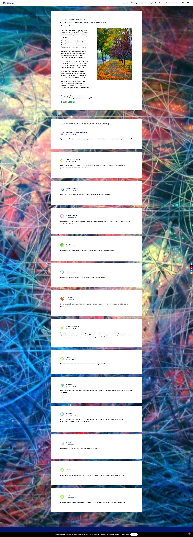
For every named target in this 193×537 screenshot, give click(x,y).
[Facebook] (191, 264)
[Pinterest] (191, 268)
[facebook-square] (183, 2)
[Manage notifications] (189, 533)
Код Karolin (153, 3)
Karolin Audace (84, 98)
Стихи (143, 3)
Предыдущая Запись (59, 115)
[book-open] (188, 2)
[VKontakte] (191, 271)
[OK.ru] (191, 273)
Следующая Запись (134, 115)
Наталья (68, 469)
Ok (134, 534)
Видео (161, 3)
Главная (125, 3)
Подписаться (170, 3)
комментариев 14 (66, 22)
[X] (191, 266)
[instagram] (186, 2)
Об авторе (134, 3)
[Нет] (191, 534)
